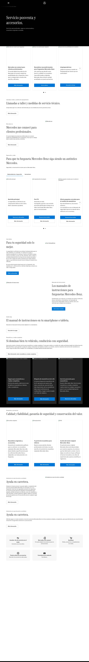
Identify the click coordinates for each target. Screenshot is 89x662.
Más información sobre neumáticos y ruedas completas (22, 354)
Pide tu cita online (12, 273)
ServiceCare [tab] (28, 174)
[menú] (8, 3)
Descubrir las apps (12, 330)
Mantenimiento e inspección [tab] (14, 174)
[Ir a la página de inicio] (44, 3)
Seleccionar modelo (59, 309)
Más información (12, 113)
